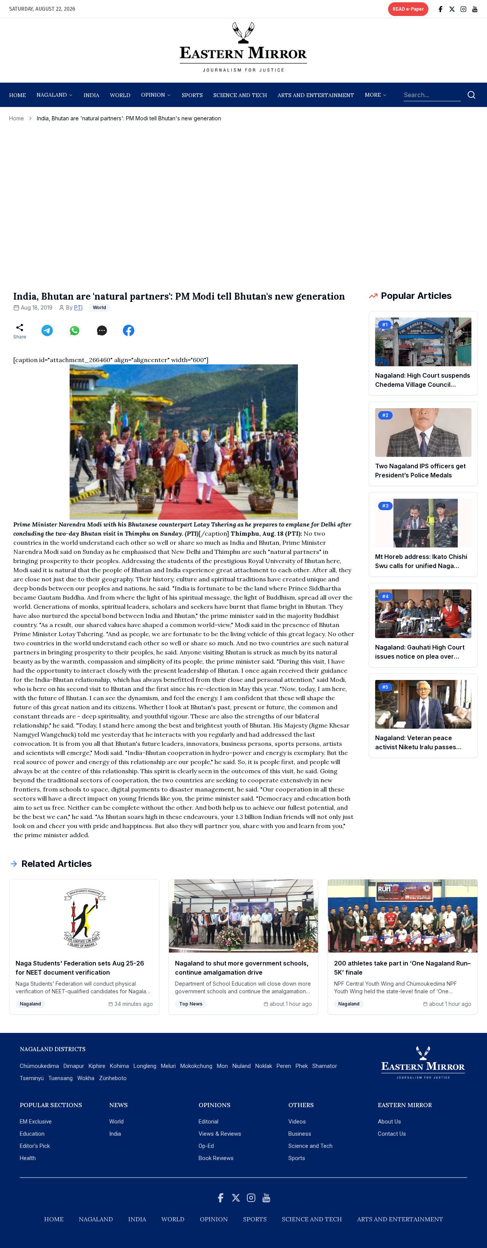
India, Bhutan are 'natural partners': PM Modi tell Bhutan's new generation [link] (129, 118)
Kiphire (97, 1066)
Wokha (85, 1078)
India (91, 95)
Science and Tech (310, 1146)
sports (192, 95)
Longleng (145, 1066)
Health (28, 1158)
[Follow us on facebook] (441, 9)
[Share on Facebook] (128, 330)
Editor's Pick (35, 1146)
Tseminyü (32, 1078)
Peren (284, 1066)
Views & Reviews (220, 1133)
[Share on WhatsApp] (74, 330)
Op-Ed (206, 1146)
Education (32, 1133)
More (373, 94)
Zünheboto (113, 1078)
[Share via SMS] (102, 330)
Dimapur (74, 1066)
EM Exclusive (36, 1121)
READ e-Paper (408, 9)
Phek (302, 1066)
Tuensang (60, 1078)
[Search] (471, 94)
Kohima (119, 1066)
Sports (296, 1158)
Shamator (324, 1066)
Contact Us (392, 1133)
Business (299, 1133)
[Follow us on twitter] (452, 9)
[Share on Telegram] (47, 330)
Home (17, 95)
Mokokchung (196, 1066)
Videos (297, 1121)
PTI (78, 307)
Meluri (168, 1066)
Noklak (263, 1066)
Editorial (208, 1121)
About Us (389, 1121)
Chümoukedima (39, 1066)
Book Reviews (216, 1158)
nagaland (52, 94)
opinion (153, 94)
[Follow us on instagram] (463, 9)
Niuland (241, 1066)
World (120, 95)
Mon (222, 1066)
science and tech (240, 95)
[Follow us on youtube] (475, 9)
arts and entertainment (316, 95)
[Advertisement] (243, 206)
